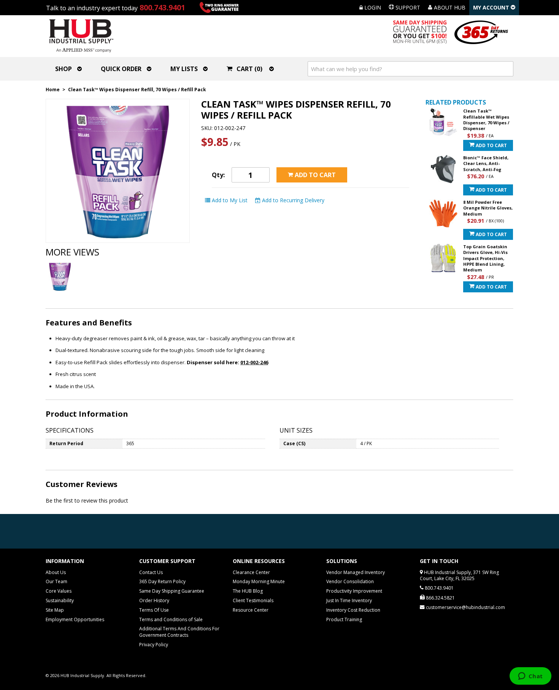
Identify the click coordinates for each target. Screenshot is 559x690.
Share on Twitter (351, 200)
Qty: (218, 175)
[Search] (505, 68)
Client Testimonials (253, 600)
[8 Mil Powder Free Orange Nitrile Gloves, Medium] (443, 213)
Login (372, 7)
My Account (492, 7)
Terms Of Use (154, 610)
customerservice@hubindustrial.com (465, 607)
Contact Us (151, 572)
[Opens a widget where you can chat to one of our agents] (530, 676)
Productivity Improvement (354, 591)
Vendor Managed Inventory (355, 572)
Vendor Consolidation (350, 581)
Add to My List (229, 200)
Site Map (55, 610)
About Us (56, 572)
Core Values (58, 591)
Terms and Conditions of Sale (171, 619)
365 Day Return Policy (162, 581)
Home (53, 89)
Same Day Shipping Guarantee (171, 591)
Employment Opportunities (75, 619)
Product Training (344, 619)
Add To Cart (491, 145)
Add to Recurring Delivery (292, 200)
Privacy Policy (153, 644)
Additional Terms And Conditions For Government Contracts (179, 631)
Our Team (56, 581)
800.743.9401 (162, 7)
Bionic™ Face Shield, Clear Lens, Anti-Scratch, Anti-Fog (485, 163)
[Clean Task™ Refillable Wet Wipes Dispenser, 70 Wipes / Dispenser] (443, 122)
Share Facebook (336, 200)
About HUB (448, 7)
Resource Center (250, 610)
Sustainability (60, 600)
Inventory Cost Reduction (353, 610)
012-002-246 (254, 362)
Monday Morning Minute (259, 581)
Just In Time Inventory (349, 600)
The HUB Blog (248, 591)
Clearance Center (251, 572)
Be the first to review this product (87, 500)
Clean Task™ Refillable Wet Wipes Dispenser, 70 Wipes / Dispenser (486, 119)
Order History (154, 600)
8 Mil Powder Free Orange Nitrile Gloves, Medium (488, 208)
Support (407, 7)
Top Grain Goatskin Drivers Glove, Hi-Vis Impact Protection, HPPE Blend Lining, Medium (485, 258)
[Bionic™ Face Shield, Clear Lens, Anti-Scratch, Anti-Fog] (443, 169)
